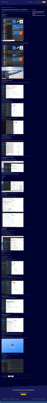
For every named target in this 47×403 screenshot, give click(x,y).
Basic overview (13, 7)
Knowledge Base (3, 7)
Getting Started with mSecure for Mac (38, 15)
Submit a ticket (23, 394)
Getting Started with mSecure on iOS (38, 11)
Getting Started (8, 7)
